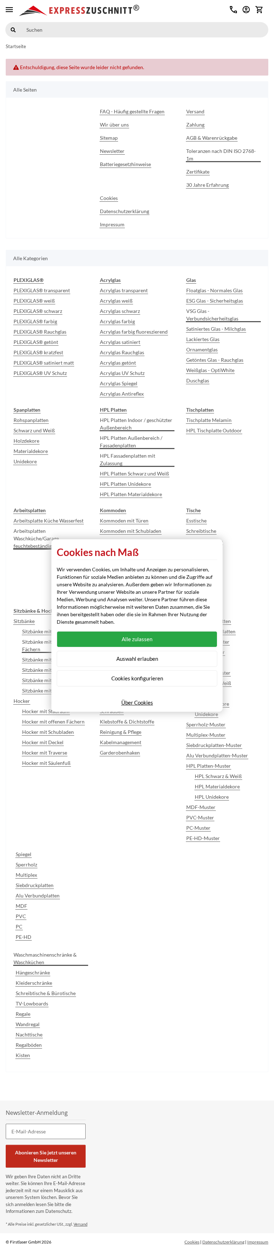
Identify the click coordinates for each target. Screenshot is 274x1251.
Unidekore (25, 461)
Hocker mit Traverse (44, 753)
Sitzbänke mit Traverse (47, 680)
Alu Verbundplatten (38, 895)
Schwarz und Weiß (34, 430)
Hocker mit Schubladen (48, 732)
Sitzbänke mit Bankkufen (49, 670)
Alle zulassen (137, 639)
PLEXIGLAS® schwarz (38, 311)
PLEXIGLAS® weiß (34, 301)
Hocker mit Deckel (43, 742)
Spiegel (23, 854)
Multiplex (26, 875)
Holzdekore (26, 441)
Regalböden (29, 1045)
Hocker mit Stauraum (46, 711)
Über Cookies (137, 702)
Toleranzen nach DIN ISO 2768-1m (221, 154)
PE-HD (23, 937)
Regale (23, 1014)
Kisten (23, 1055)
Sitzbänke (24, 621)
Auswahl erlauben (137, 658)
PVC (21, 916)
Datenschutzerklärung (223, 1242)
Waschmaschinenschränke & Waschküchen (45, 958)
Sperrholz (26, 864)
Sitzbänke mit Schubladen (50, 660)
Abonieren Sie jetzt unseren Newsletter (45, 1156)
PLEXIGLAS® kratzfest (38, 352)
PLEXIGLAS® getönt (36, 342)
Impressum (257, 1242)
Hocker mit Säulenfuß (46, 763)
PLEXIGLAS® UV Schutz (40, 373)
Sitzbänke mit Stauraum (48, 631)
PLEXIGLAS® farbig (35, 321)
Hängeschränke (33, 972)
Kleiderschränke (34, 983)
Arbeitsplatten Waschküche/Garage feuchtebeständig (36, 538)
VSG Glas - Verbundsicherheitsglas (212, 314)
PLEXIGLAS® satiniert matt (44, 363)
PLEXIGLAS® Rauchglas (40, 332)
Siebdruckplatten (35, 885)
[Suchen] (13, 29)
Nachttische (29, 1034)
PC (19, 926)
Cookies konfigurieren (137, 678)
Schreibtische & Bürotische (46, 993)
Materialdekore (31, 451)
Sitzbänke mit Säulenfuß (48, 691)
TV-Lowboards (32, 1003)
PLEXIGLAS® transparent (42, 290)
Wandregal (28, 1024)
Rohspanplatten (31, 420)
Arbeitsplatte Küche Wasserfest (48, 521)
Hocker (22, 701)
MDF (21, 906)
